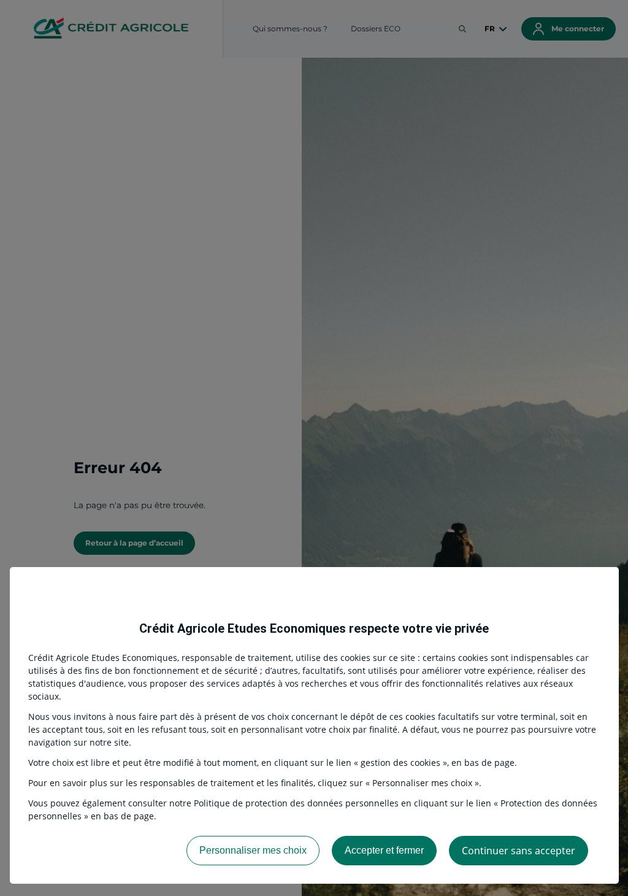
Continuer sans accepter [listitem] (518, 850)
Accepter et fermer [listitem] (384, 850)
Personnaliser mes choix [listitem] (253, 850)
